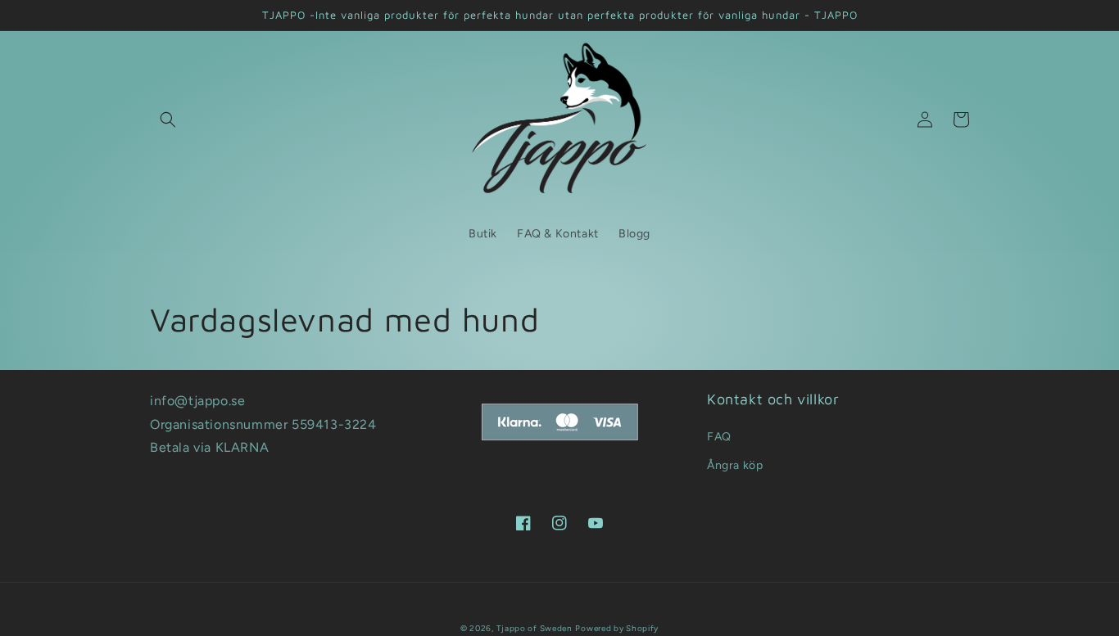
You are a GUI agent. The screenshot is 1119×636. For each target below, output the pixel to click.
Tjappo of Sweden (534, 628)
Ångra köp (735, 465)
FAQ (719, 437)
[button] (168, 119)
